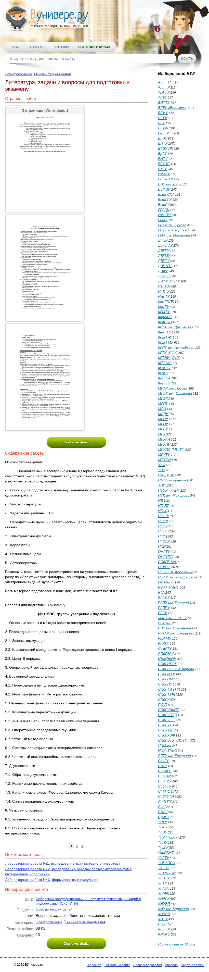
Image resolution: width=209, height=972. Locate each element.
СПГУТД (165, 730)
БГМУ (163, 113)
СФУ (161, 807)
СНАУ (162, 812)
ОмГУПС (165, 557)
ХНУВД (164, 904)
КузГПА (164, 378)
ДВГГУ (163, 250)
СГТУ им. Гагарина (174, 756)
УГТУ (162, 883)
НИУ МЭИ (166, 475)
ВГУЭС (164, 164)
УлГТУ (163, 858)
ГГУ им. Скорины (172, 230)
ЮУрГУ (164, 934)
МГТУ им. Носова (173, 388)
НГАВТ (163, 506)
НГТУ (162, 531)
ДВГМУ (164, 256)
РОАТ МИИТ (168, 587)
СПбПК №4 (167, 562)
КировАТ (165, 317)
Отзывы (62, 47)
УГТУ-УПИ (167, 873)
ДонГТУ (164, 276)
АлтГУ (164, 87)
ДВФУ (163, 271)
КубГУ (163, 373)
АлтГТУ (165, 82)
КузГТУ (164, 383)
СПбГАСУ (166, 654)
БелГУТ (164, 133)
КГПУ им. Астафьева (176, 347)
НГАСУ (163, 516)
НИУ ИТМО (167, 751)
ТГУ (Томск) (168, 837)
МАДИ (163, 414)
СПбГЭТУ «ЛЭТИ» (173, 740)
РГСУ (162, 613)
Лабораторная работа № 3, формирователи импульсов (51, 880)
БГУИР (163, 128)
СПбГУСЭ (166, 720)
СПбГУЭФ (166, 735)
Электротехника (18, 74)
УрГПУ (163, 868)
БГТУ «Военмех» (172, 108)
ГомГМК (165, 215)
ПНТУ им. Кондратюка (177, 577)
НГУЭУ (164, 541)
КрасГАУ (165, 337)
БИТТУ (164, 103)
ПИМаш (164, 745)
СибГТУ (164, 786)
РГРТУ (163, 643)
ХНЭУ (163, 919)
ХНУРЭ (164, 914)
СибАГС (165, 771)
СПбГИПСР (167, 664)
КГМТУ (164, 312)
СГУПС (164, 791)
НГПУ (162, 526)
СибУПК (165, 802)
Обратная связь (192, 965)
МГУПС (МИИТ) (171, 449)
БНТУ (162, 143)
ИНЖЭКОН (167, 659)
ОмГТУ (164, 552)
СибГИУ (165, 781)
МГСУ (163, 429)
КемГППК (166, 302)
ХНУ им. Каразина (173, 909)
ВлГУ (162, 169)
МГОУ (163, 424)
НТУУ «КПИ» (169, 490)
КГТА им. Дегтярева (175, 327)
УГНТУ (163, 878)
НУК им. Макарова (173, 495)
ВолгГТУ (165, 179)
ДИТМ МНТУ (169, 281)
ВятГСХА (166, 194)
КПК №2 (165, 363)
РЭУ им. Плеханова (174, 628)
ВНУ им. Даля (169, 184)
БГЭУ (162, 138)
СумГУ (163, 817)
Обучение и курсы (94, 47)
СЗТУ (162, 766)
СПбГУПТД (167, 715)
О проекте (37, 47)
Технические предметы (84, 922)
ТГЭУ (162, 832)
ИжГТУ (164, 296)
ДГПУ (162, 240)
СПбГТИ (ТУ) (169, 689)
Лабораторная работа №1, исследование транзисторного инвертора (62, 863)
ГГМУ (162, 220)
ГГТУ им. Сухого (172, 225)
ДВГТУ (163, 261)
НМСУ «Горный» (172, 480)
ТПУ (161, 470)
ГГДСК (163, 210)
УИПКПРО (166, 863)
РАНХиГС (166, 582)
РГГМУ (164, 597)
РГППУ (164, 608)
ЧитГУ (164, 929)
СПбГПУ (165, 684)
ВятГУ (163, 205)
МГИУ (163, 419)
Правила (171, 965)
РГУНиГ (164, 623)
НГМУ (163, 521)
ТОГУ (162, 827)
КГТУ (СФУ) (168, 353)
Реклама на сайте (117, 965)
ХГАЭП (163, 888)
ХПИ (161, 485)
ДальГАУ (165, 245)
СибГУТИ (166, 796)
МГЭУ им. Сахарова (175, 393)
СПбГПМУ (166, 679)
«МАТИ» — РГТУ (172, 618)
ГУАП (162, 705)
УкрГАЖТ (166, 853)
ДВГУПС (165, 266)
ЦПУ (161, 924)
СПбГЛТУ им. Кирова (176, 669)
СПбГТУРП (167, 694)
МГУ (161, 434)
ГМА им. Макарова (174, 235)
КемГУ (163, 307)
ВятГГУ (165, 199)
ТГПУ (162, 842)
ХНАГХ (163, 898)
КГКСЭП (165, 322)
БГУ (161, 123)
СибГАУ (164, 776)
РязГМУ (164, 638)
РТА (161, 592)
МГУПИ (164, 444)
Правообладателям (147, 965)
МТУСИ (164, 460)
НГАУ (162, 511)
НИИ (162, 546)
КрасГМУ (165, 342)
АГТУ (162, 97)
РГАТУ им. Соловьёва (176, 633)
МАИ (162, 409)
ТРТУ (162, 822)
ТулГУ (163, 847)
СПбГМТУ (166, 674)
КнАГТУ (164, 332)
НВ (160, 501)
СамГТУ (165, 648)
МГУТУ (164, 455)
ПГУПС (164, 567)
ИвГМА (164, 286)
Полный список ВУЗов (176, 944)
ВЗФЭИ (164, 189)
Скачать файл (76, 442)
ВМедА (164, 174)
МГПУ (163, 404)
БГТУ (162, 118)
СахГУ (163, 761)
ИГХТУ (163, 291)
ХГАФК (163, 893)
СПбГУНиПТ (168, 710)
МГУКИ (164, 439)
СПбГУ (163, 699)
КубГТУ (164, 368)
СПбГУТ (165, 725)
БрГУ (162, 154)
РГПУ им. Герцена (173, 603)
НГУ (161, 536)
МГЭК (163, 398)
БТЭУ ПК (165, 148)
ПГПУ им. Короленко (175, 572)
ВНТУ (162, 159)
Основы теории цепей (52, 74)
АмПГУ (164, 92)
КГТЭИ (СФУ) (169, 358)
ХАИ (161, 465)
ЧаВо (15, 47)
